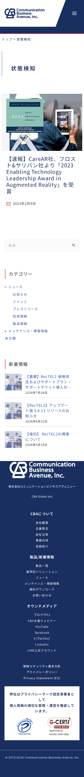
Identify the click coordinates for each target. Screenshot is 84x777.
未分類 (10, 338)
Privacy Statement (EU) (42, 678)
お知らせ (20, 294)
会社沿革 (42, 534)
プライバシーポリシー (42, 672)
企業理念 (42, 528)
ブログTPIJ (42, 615)
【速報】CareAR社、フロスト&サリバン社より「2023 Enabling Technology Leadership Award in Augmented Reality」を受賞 (41, 175)
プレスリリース (25, 308)
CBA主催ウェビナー (42, 621)
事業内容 (42, 540)
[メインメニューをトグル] (74, 13)
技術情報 (20, 316)
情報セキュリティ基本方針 (42, 666)
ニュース (15, 286)
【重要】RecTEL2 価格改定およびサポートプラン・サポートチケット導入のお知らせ (48, 382)
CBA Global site (42, 496)
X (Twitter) (42, 638)
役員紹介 (42, 546)
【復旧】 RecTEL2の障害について (47, 436)
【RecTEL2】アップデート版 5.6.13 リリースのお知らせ (47, 410)
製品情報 (20, 323)
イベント (20, 301)
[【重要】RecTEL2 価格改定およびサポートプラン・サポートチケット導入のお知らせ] (13, 382)
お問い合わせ (42, 595)
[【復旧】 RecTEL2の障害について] (13, 439)
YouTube (42, 626)
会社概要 (42, 523)
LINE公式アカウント (42, 650)
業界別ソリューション (42, 572)
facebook (42, 632)
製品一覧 (42, 566)
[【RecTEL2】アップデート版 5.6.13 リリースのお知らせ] (13, 410)
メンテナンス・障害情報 (28, 330)
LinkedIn (42, 644)
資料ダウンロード (42, 589)
